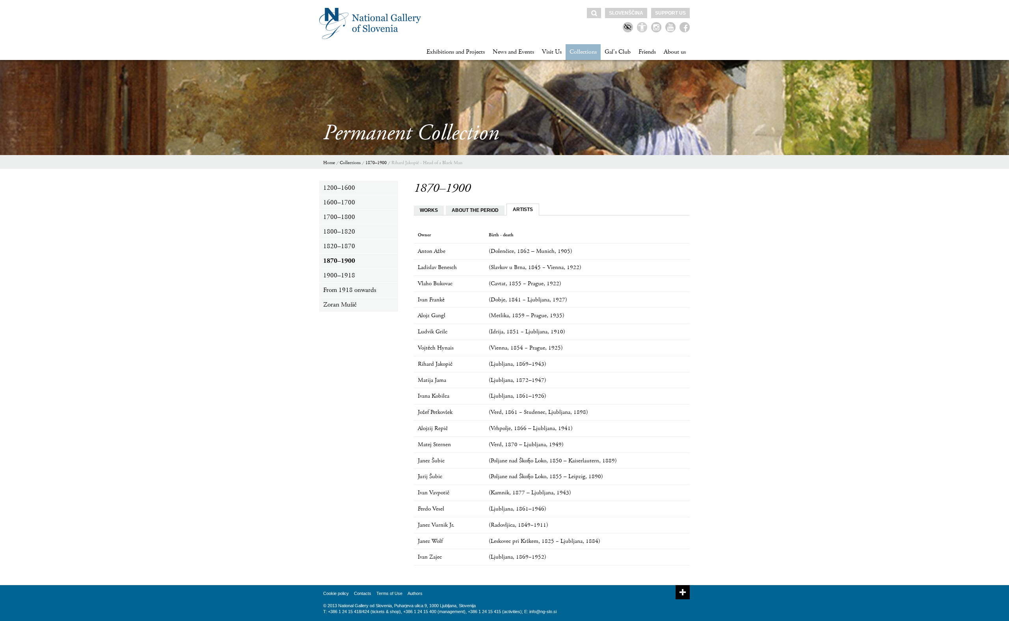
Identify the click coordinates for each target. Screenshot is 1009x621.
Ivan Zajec (430, 557)
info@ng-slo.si (543, 611)
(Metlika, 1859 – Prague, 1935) (526, 315)
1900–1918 (339, 275)
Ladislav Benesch (437, 267)
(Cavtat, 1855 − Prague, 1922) (525, 283)
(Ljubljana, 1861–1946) (517, 509)
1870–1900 (376, 163)
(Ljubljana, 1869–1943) (517, 364)
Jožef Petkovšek (435, 412)
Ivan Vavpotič (433, 492)
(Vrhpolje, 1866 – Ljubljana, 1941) (531, 428)
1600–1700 (339, 202)
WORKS (429, 210)
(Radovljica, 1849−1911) (518, 525)
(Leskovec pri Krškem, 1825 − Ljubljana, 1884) (544, 541)
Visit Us (552, 52)
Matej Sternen (434, 444)
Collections (583, 52)
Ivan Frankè (431, 299)
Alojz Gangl (431, 315)
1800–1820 (339, 231)
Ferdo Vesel (431, 509)
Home (329, 163)
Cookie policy (336, 593)
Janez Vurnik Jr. (436, 525)
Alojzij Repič (433, 428)
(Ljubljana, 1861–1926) (517, 396)
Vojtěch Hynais (436, 348)
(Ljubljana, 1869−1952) (517, 557)
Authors (415, 593)
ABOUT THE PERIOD (475, 210)
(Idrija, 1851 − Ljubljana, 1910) (527, 331)
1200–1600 (339, 187)
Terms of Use (389, 593)
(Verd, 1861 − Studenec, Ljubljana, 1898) (538, 412)
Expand (683, 592)
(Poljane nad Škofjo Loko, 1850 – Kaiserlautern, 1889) (553, 460)
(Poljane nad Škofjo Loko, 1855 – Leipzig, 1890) (546, 476)
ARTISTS (523, 209)
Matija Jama (432, 380)
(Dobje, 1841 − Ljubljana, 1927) (528, 299)
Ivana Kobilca (433, 396)
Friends (647, 52)
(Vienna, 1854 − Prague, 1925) (526, 348)
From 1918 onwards (349, 290)
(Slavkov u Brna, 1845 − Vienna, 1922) (535, 267)
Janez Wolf (430, 541)
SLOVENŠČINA (626, 13)
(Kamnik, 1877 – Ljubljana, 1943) (530, 492)
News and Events (513, 52)
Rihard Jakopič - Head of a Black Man (426, 163)
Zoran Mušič (340, 304)
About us (675, 52)
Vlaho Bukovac (435, 283)
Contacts (362, 593)
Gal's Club (618, 52)
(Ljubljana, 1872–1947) (517, 380)
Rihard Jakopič (435, 364)
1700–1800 (339, 217)
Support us (670, 13)
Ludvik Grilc (432, 331)
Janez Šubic (431, 460)
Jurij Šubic (430, 476)
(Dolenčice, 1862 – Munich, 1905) (530, 251)
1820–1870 (339, 246)
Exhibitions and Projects (455, 52)
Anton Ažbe (431, 251)
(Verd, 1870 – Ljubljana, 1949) (526, 444)
